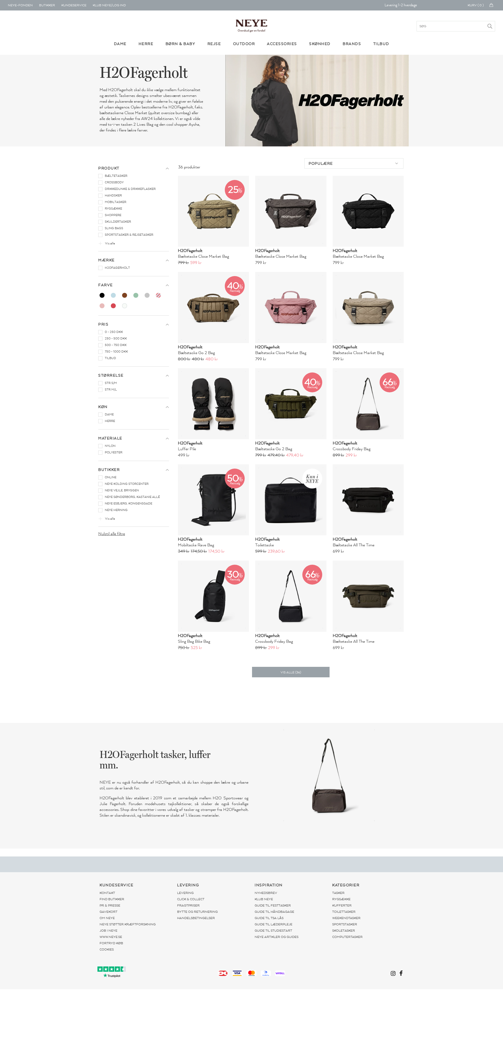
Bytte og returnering (197, 912)
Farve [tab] (105, 285)
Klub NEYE (264, 899)
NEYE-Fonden (20, 5)
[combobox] (353, 163)
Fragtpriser (188, 905)
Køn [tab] (103, 407)
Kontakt (107, 893)
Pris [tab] (103, 324)
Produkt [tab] (108, 168)
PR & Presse (110, 905)
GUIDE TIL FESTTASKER (273, 905)
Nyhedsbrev (266, 893)
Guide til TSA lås (269, 918)
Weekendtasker (346, 918)
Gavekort (108, 912)
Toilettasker (344, 912)
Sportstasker (344, 924)
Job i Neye (108, 930)
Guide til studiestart (273, 930)
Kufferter (342, 905)
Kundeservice (73, 5)
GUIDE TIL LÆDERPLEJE (273, 924)
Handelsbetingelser (196, 918)
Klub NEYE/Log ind (109, 5)
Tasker (338, 893)
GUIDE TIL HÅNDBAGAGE (274, 912)
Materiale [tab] (110, 438)
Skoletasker (343, 930)
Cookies (107, 949)
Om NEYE (107, 918)
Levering (185, 893)
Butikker (47, 5)
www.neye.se (111, 937)
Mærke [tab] (106, 260)
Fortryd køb (111, 943)
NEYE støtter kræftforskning (128, 924)
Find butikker (112, 899)
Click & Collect (190, 899)
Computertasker (347, 937)
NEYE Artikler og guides (276, 937)
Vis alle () (291, 672)
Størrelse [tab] (111, 375)
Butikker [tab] (109, 470)
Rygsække (341, 899)
